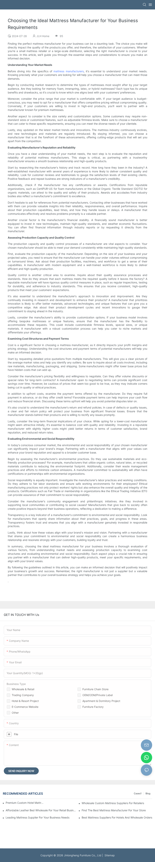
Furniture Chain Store (95, 689)
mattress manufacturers (68, 71)
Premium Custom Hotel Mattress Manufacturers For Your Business (25, 802)
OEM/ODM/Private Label (97, 695)
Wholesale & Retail (23, 689)
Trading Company (23, 695)
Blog (148, 793)
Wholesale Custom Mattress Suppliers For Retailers (113, 803)
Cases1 (138, 793)
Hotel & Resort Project (25, 701)
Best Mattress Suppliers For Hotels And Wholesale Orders (117, 817)
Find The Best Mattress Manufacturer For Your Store (114, 810)
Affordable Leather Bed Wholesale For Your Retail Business (41, 810)
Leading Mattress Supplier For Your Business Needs (37, 817)
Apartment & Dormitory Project (101, 701)
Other (15, 712)
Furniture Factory (93, 706)
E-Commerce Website (25, 706)
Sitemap (109, 855)
